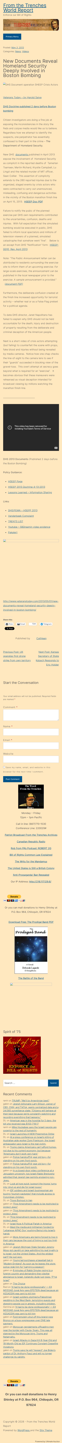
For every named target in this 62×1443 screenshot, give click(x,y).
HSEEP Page (15, 481)
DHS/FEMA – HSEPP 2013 (22, 510)
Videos (25, 51)
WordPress (23, 1430)
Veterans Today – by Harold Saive (22, 97)
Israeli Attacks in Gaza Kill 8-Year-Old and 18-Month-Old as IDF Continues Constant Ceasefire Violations (30, 1343)
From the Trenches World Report (24, 7)
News (18, 51)
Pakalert (12, 532)
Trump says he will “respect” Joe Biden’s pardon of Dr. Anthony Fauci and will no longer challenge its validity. (29, 1353)
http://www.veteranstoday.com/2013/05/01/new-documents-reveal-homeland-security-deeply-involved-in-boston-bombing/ (31, 605)
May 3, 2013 (17, 47)
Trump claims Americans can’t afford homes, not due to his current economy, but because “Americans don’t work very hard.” (30, 1150)
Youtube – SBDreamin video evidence (29, 526)
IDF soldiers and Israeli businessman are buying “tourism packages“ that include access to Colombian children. (29, 1193)
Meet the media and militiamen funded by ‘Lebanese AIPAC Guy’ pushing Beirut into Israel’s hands (29, 1230)
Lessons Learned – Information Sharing (30, 492)
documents (22, 154)
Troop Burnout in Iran (21, 1200)
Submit (53, 1083)
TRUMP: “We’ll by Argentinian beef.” (30, 1100)
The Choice (19, 1283)
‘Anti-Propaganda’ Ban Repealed (31, 874)
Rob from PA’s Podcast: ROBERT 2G (31, 848)
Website (8, 753)
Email (6, 740)
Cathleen (41, 638)
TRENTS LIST (15, 521)
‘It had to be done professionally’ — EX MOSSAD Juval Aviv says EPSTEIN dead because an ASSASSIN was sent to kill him (31, 1290)
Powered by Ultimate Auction (47, 1441)
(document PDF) (14, 283)
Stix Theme (46, 1430)
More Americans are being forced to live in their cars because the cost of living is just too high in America (30, 1240)
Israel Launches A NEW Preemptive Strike (32, 1133)
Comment (10, 707)
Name (7, 726)
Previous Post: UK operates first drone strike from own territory (17, 656)
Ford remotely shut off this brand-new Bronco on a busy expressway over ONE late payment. (28, 1320)
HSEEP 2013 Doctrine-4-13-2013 (26, 486)
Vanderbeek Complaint (21, 515)
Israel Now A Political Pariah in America (30, 1223)
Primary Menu (12, 36)
